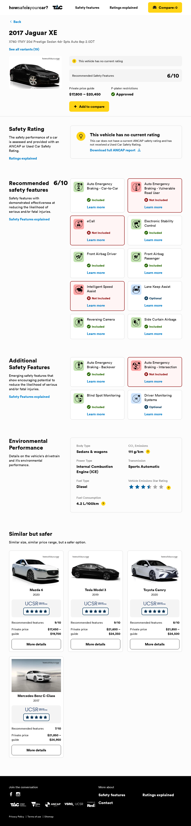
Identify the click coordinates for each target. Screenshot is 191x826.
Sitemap (49, 816)
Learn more (96, 207)
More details (36, 644)
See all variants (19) (24, 49)
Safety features (87, 7)
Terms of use (34, 816)
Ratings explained (124, 7)
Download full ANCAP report (112, 150)
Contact (105, 802)
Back (17, 21)
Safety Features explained (29, 219)
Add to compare (91, 106)
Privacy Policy (16, 816)
